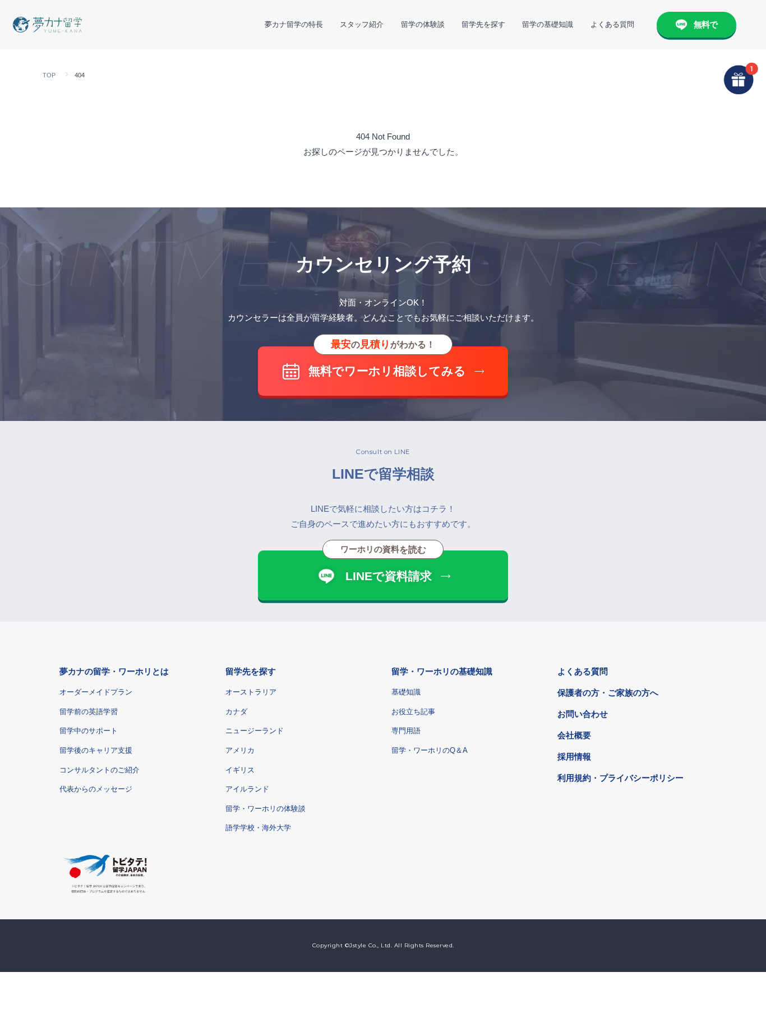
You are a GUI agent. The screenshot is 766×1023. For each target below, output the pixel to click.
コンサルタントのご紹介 (99, 770)
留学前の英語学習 (88, 711)
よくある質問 (612, 24)
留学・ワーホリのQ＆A (429, 750)
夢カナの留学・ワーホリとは (114, 671)
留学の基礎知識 (547, 24)
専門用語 (406, 730)
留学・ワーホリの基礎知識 (441, 671)
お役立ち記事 (413, 711)
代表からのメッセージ (95, 789)
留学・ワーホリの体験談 (265, 808)
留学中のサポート (88, 730)
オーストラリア (250, 692)
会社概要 (574, 735)
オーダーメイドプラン (95, 692)
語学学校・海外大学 (258, 827)
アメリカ (240, 750)
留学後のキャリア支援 (95, 750)
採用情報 (574, 756)
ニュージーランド (254, 730)
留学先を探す (483, 24)
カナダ (236, 711)
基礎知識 (406, 692)
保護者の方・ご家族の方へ (607, 692)
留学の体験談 (423, 24)
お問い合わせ (582, 714)
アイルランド (247, 789)
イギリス (240, 770)
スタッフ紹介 (362, 24)
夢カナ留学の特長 (294, 24)
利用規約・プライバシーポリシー (620, 778)
